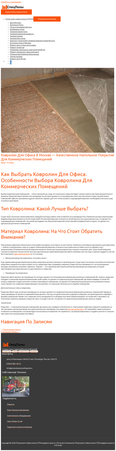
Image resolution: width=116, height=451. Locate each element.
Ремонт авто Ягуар (18, 59)
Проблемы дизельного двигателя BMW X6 (27, 50)
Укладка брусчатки (17, 38)
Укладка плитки (16, 36)
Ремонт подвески (17, 47)
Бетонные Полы (16, 25)
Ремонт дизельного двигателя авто (24, 52)
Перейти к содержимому (11, 2)
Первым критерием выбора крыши (24, 54)
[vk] (11, 61)
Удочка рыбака (16, 56)
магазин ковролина (76, 309)
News (3, 162)
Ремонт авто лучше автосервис (23, 45)
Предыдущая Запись (11, 329)
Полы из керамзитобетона (21, 27)
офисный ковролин (22, 254)
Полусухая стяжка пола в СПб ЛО (19, 19)
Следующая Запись (10, 332)
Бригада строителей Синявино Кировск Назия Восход (32, 41)
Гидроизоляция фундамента (22, 34)
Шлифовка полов (17, 29)
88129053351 (15, 23)
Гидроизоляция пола (18, 32)
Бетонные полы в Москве (20, 43)
